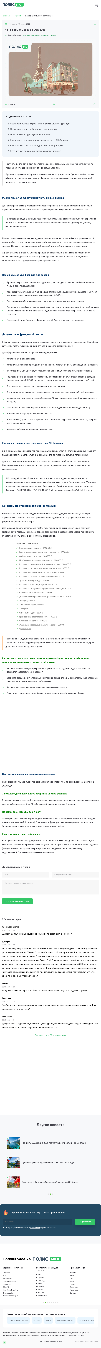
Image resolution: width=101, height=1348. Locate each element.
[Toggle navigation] (96, 5)
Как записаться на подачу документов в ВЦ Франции (39, 140)
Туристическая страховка (18, 1320)
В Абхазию (7, 1292)
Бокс (71, 1287)
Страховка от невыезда (88, 1320)
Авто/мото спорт (76, 1284)
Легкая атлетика (76, 1278)
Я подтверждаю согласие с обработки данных (31, 1228)
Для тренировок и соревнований (82, 1290)
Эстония (39, 1293)
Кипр (38, 1281)
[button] (48, 1194)
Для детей (74, 1293)
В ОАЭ (5, 1275)
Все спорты (74, 1296)
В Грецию (6, 1289)
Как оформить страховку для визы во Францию (36, 145)
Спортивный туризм (77, 1281)
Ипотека (37, 1320)
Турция (39, 1275)
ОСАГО (48, 1320)
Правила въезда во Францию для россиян (33, 129)
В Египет (6, 1284)
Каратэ (72, 1272)
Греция (38, 1284)
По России (6, 1287)
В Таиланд (7, 1281)
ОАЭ (38, 1278)
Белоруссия (40, 1287)
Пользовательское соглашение (50, 1342)
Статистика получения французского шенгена (35, 151)
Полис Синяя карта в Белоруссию (38, 1143)
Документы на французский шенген (30, 134)
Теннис (72, 1275)
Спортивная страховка (65, 1320)
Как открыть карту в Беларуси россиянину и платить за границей (54, 1182)
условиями (35, 1228)
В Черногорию (8, 1295)
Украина (39, 1272)
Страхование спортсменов (82, 1268)
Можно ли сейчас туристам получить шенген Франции (40, 123)
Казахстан (40, 1290)
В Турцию (6, 1278)
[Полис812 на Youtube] (4, 1342)
